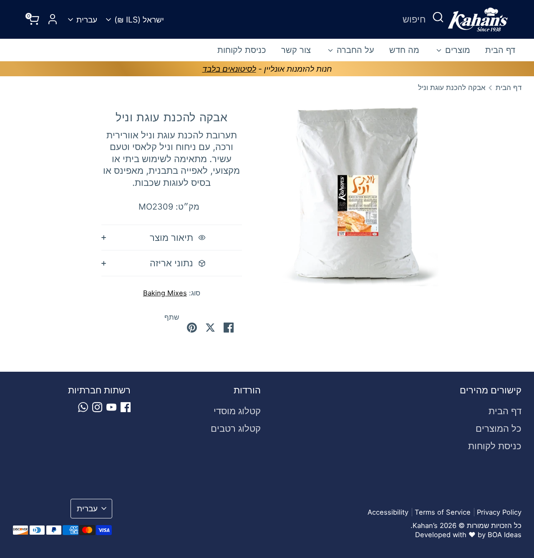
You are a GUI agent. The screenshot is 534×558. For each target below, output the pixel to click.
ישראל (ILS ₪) (139, 20)
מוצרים (456, 50)
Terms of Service (443, 512)
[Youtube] (111, 407)
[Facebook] (126, 407)
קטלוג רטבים (236, 428)
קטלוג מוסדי (237, 410)
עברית (86, 20)
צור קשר (296, 50)
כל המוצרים (498, 428)
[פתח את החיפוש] (438, 17)
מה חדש (404, 50)
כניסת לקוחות (241, 50)
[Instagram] (97, 407)
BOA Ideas (504, 534)
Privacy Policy (499, 512)
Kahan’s (425, 525)
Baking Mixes (165, 293)
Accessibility (388, 512)
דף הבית (500, 50)
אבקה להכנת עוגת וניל (452, 87)
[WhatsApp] (83, 407)
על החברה (354, 50)
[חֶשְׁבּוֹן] (52, 19)
